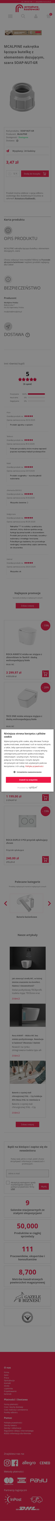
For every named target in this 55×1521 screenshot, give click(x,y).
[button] (27, 772)
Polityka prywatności (34, 766)
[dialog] (27, 760)
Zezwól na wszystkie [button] (28, 780)
